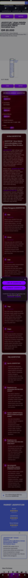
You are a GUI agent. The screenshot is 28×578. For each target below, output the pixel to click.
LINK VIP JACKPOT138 (14, 282)
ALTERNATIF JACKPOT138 (14, 287)
